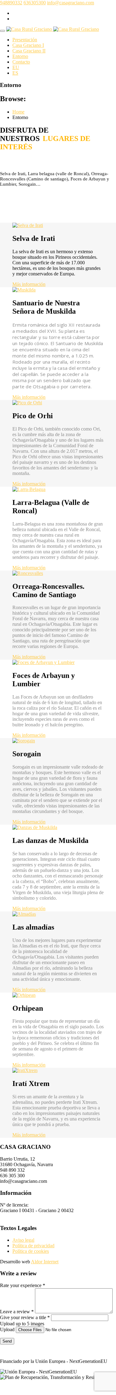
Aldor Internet (44, 1261)
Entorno (20, 56)
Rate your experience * (22, 1285)
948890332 (11, 2)
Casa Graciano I (28, 45)
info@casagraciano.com (70, 2)
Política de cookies (30, 1251)
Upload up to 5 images (22, 1323)
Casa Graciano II (28, 50)
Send (7, 1341)
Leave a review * (17, 1311)
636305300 (35, 2)
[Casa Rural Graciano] (52, 29)
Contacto (21, 61)
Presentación (24, 39)
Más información (28, 284)
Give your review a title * (25, 1317)
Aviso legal (23, 1240)
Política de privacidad (33, 1245)
